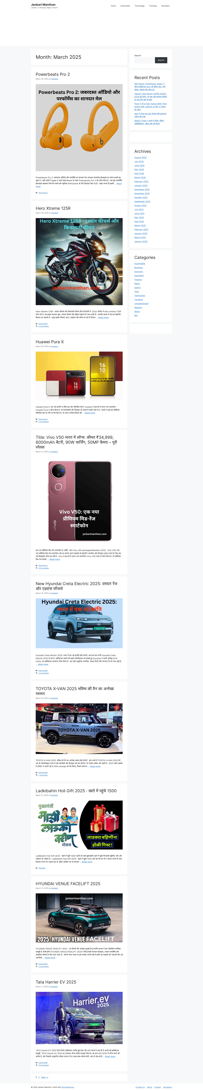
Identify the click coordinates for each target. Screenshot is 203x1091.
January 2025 (140, 233)
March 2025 (140, 225)
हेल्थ (135, 315)
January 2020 (140, 241)
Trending (153, 6)
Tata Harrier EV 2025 (56, 981)
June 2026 (139, 165)
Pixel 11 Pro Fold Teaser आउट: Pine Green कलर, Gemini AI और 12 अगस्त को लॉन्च (150, 107)
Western (138, 307)
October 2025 (140, 197)
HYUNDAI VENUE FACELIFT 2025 (68, 883)
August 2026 (140, 157)
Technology (139, 6)
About (149, 1087)
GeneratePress (68, 1087)
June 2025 (139, 213)
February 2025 (141, 229)
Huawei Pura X (50, 341)
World (137, 311)
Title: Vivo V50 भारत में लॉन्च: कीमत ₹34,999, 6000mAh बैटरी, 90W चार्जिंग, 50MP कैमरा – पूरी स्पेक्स (76, 442)
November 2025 (142, 193)
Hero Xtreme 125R (53, 208)
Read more (103, 317)
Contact (157, 1087)
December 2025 (142, 189)
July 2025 (139, 209)
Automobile (125, 6)
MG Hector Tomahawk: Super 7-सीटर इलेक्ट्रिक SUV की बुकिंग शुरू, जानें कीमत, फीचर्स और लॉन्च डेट (149, 87)
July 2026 (139, 161)
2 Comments (43, 326)
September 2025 (142, 201)
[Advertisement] (101, 29)
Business (138, 267)
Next (44, 1077)
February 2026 (141, 181)
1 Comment (43, 775)
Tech (136, 291)
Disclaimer (167, 1087)
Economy (138, 271)
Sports (137, 287)
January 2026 (140, 185)
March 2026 (140, 177)
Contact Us (140, 1087)
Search (137, 55)
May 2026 (139, 169)
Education (165, 6)
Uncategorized (141, 303)
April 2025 (139, 221)
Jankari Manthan (43, 4)
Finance (138, 279)
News (137, 283)
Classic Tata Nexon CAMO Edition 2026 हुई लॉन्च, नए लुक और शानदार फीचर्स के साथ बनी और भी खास (150, 97)
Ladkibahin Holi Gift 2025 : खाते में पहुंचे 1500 (76, 790)
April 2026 (139, 173)
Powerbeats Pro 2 (53, 74)
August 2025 (140, 205)
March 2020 (140, 237)
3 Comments (43, 568)
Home (113, 6)
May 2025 (139, 217)
